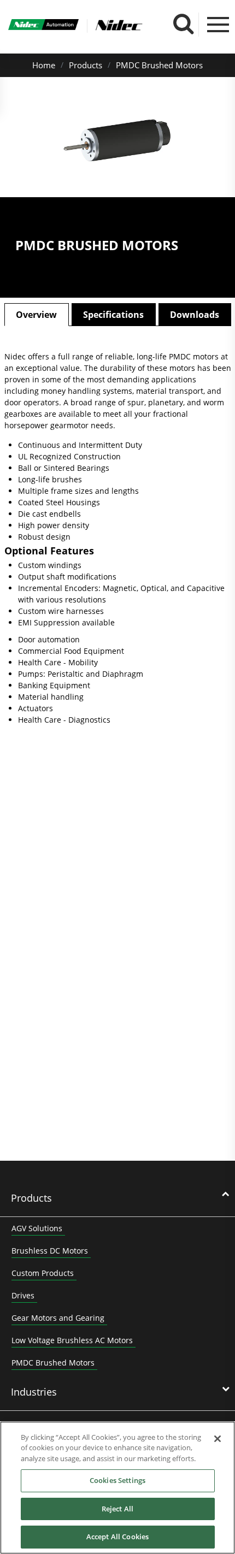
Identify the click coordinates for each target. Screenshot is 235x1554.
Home (43, 65)
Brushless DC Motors (49, 1250)
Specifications (113, 315)
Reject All (117, 1509)
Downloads (194, 315)
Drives (22, 1295)
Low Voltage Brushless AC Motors (72, 1340)
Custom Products (42, 1273)
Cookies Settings (117, 1480)
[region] (117, 1487)
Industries (34, 1391)
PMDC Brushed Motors (159, 65)
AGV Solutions (36, 1228)
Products (85, 65)
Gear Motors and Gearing (57, 1318)
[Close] (217, 1439)
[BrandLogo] (43, 26)
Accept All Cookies (117, 1536)
